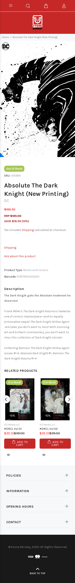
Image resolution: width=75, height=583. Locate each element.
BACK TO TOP (37, 573)
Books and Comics (35, 270)
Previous (6, 399)
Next (69, 399)
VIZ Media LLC (12, 424)
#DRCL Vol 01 (12, 429)
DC (6, 200)
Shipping (28, 230)
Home (5, 37)
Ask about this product (20, 256)
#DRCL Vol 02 (49, 429)
